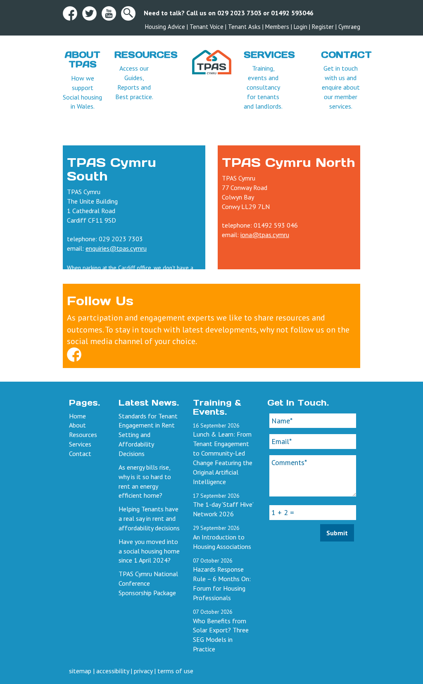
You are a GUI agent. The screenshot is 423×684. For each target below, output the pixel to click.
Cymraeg (349, 27)
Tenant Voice (206, 27)
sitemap (80, 671)
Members (277, 27)
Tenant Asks (244, 27)
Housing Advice (165, 27)
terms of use (175, 671)
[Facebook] (74, 353)
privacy (143, 671)
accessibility (112, 671)
